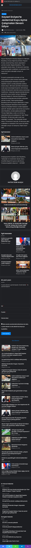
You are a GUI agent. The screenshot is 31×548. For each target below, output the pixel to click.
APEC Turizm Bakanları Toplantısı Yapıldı (22, 271)
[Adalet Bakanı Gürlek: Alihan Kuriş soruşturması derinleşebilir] (6, 399)
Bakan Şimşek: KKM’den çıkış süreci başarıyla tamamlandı (20, 411)
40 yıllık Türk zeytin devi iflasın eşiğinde (22, 255)
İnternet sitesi (4, 318)
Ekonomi (10, 10)
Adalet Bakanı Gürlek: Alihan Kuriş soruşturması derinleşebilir (20, 398)
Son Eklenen (15, 340)
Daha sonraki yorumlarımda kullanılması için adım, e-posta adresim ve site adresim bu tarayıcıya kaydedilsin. (14, 326)
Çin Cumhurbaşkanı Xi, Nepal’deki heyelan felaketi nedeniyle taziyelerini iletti (14, 354)
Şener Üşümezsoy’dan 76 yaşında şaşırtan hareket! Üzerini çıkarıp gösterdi (14, 418)
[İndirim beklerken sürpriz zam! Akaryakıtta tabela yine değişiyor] (5, 139)
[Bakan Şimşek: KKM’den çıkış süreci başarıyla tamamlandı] (5, 149)
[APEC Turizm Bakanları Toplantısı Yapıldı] (23, 265)
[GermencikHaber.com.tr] (15, 5)
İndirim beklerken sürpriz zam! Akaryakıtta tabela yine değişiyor (20, 139)
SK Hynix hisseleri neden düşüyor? (6, 262)
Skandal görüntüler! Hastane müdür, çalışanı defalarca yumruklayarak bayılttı (15, 452)
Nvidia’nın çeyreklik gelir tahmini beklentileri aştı (6, 239)
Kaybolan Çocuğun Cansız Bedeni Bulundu (19, 438)
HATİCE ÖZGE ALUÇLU (9, 30)
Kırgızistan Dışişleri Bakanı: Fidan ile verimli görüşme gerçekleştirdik (14, 370)
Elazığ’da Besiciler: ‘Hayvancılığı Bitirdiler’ (7, 255)
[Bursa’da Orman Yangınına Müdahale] (6, 447)
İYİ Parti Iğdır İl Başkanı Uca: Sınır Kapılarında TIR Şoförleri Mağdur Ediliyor (15, 405)
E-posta (3, 312)
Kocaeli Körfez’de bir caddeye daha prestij (14, 1)
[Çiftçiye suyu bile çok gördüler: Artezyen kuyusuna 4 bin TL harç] (6, 432)
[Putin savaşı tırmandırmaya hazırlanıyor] (23, 241)
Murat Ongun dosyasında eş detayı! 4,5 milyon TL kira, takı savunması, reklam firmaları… (15, 424)
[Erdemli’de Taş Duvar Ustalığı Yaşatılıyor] (6, 386)
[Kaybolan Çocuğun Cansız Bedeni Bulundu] (6, 440)
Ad (2, 306)
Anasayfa (5, 10)
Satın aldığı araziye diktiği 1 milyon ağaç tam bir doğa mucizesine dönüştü (15, 472)
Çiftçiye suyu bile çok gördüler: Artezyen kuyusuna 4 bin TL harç (20, 431)
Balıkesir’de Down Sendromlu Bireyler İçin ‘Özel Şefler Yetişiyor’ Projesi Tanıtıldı (20, 347)
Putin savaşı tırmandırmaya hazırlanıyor (20, 248)
